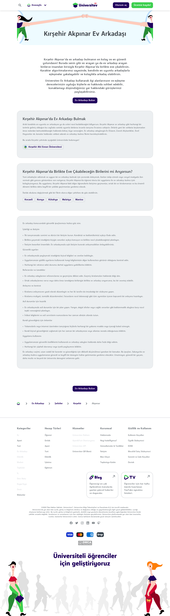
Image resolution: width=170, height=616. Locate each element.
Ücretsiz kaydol (142, 5)
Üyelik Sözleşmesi (136, 441)
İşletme (48, 462)
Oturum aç (121, 5)
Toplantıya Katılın (108, 462)
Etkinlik (48, 457)
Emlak (47, 441)
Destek (131, 462)
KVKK (130, 446)
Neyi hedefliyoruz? (108, 441)
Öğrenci (48, 435)
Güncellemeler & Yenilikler (112, 446)
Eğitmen (48, 468)
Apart (19, 441)
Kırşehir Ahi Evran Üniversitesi (45, 147)
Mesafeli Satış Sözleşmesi (139, 452)
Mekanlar (21, 495)
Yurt (19, 446)
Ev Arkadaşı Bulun (85, 100)
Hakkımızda (105, 435)
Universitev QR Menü (82, 452)
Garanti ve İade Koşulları (139, 457)
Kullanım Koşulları (136, 435)
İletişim (103, 452)
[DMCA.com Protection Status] (85, 543)
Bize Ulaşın (105, 457)
